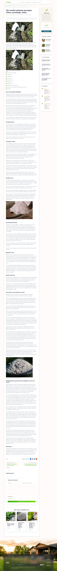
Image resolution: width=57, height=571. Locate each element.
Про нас (39, 2)
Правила (48, 559)
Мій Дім (6, 5)
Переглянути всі (46, 31)
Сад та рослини (22, 2)
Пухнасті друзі (28, 2)
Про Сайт (48, 562)
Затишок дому (34, 2)
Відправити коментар (21, 501)
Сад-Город (9, 5)
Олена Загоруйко (9, 14)
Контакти (48, 565)
